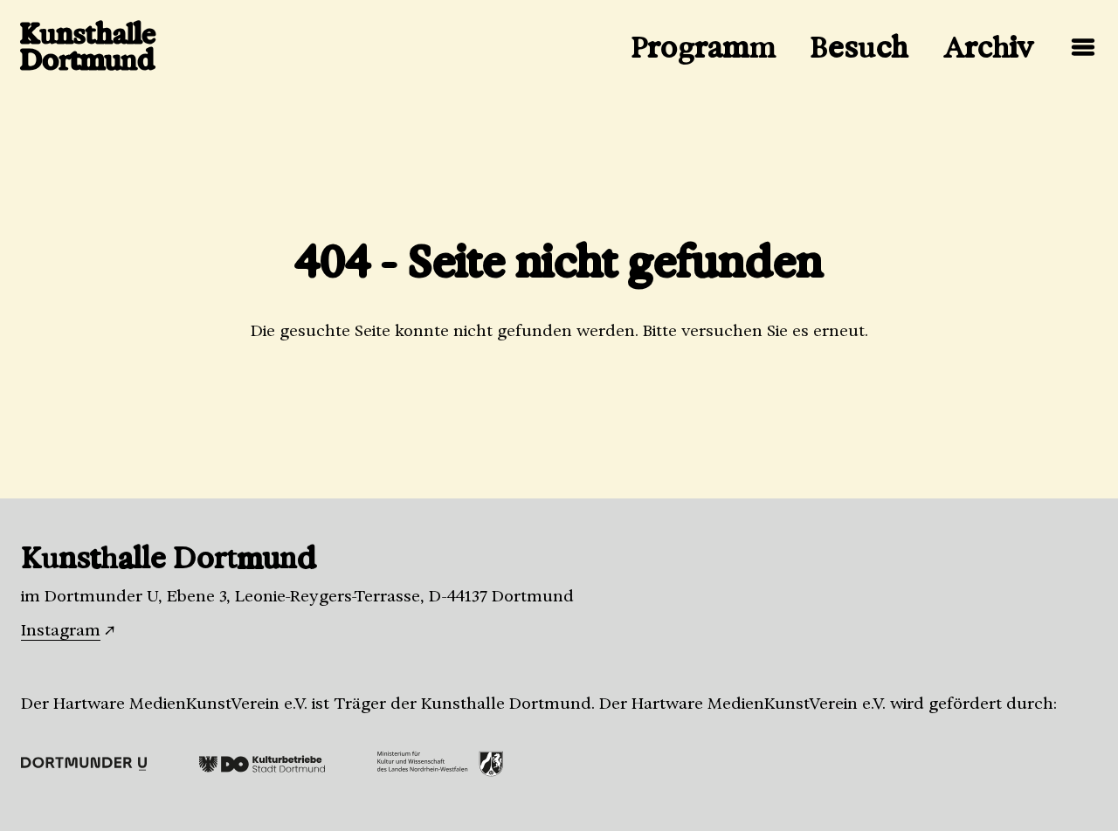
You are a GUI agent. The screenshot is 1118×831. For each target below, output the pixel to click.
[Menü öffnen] (1083, 47)
